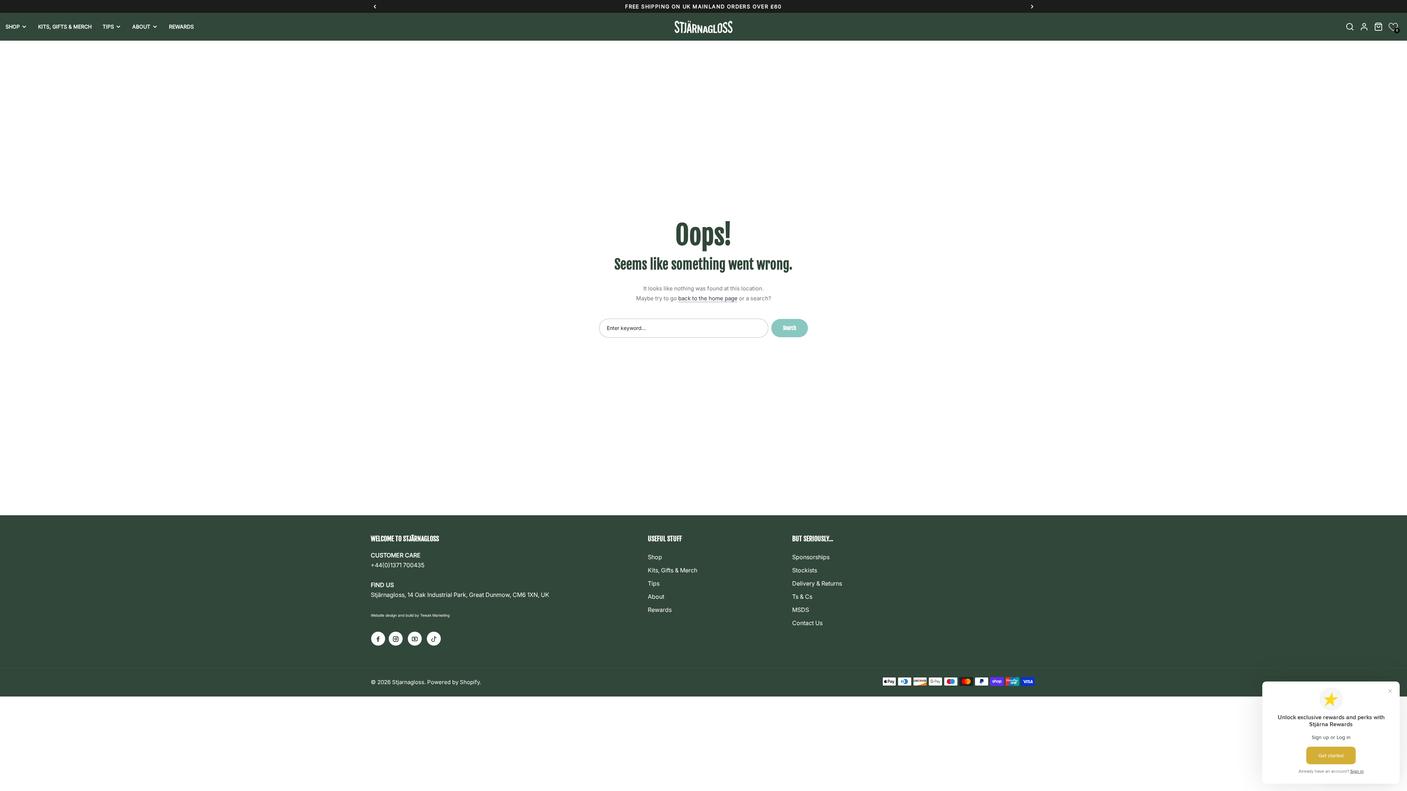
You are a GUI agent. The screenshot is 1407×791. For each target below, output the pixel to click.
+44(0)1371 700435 (397, 565)
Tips (654, 583)
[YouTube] (414, 638)
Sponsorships (811, 557)
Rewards (660, 609)
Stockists (804, 570)
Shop (655, 557)
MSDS (800, 609)
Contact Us (807, 623)
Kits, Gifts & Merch (672, 570)
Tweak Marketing (435, 615)
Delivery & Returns (817, 583)
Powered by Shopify (453, 682)
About (656, 596)
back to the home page (708, 298)
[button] (1393, 26)
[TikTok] (433, 638)
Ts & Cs (802, 596)
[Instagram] (395, 638)
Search (789, 328)
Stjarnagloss (408, 682)
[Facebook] (378, 638)
